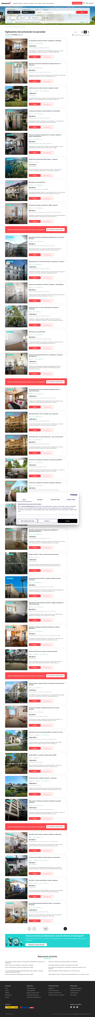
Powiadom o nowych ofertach (56, 229)
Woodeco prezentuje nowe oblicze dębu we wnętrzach (63, 961)
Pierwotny (26, 3)
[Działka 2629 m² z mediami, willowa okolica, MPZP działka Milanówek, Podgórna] (16, 763)
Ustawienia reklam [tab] (55, 499)
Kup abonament (50, 3)
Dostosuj (47, 521)
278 (45, 929)
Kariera (7, 990)
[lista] (85, 32)
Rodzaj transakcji (11, 9)
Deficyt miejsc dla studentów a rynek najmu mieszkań (19, 965)
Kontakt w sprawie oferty (33, 992)
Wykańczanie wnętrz (75, 990)
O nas (6, 988)
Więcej (34, 57)
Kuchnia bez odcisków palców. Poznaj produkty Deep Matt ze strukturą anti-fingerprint (25, 962)
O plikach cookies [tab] (71, 499)
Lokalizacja (45, 9)
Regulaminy (51, 988)
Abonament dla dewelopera (34, 997)
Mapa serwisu (8, 995)
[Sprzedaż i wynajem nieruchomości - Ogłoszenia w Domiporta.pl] (6, 3)
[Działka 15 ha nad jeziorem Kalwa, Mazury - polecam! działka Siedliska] (16, 167)
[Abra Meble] (27, 1007)
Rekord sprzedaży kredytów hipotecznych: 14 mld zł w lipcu (64, 970)
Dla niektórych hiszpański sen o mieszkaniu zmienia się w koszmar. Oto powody (67, 968)
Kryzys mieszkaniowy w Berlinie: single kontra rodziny (19, 967)
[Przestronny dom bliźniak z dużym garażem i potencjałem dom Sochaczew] (16, 865)
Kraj (37, 9)
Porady (43, 3)
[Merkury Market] (11, 1007)
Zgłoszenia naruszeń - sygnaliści (56, 995)
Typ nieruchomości (26, 9)
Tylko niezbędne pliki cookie (27, 521)
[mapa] (88, 32)
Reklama (7, 992)
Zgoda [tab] (24, 499)
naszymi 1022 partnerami (28, 506)
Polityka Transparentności (55, 992)
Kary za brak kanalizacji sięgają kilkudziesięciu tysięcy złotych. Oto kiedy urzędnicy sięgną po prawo (24, 971)
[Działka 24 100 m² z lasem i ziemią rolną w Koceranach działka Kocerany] (16, 563)
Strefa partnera (74, 992)
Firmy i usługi (38, 3)
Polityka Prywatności (54, 990)
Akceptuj (67, 521)
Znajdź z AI (82, 22)
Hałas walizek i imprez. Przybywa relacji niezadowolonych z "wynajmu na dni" (69, 974)
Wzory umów (73, 995)
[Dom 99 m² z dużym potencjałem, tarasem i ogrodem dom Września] (16, 888)
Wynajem (20, 3)
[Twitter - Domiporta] (77, 1007)
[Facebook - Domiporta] (71, 1007)
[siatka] (82, 32)
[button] (1, 13)
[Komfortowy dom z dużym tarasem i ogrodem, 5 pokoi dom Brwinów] (16, 96)
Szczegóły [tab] (39, 499)
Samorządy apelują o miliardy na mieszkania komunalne (63, 965)
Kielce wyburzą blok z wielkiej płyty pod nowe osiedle (19, 974)
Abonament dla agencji (32, 995)
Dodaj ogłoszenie (77, 3)
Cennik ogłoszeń (31, 990)
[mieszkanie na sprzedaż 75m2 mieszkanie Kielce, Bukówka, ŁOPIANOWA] (16, 190)
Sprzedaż (15, 3)
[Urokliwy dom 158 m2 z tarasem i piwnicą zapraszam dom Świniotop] (16, 659)
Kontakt (7, 997)
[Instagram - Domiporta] (74, 1007)
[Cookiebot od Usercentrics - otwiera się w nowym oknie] (71, 495)
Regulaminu (76, 1014)
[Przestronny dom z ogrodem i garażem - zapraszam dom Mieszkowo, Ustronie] (16, 786)
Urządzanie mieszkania (75, 988)
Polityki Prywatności (85, 1014)
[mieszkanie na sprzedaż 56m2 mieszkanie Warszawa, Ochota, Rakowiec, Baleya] (16, 340)
